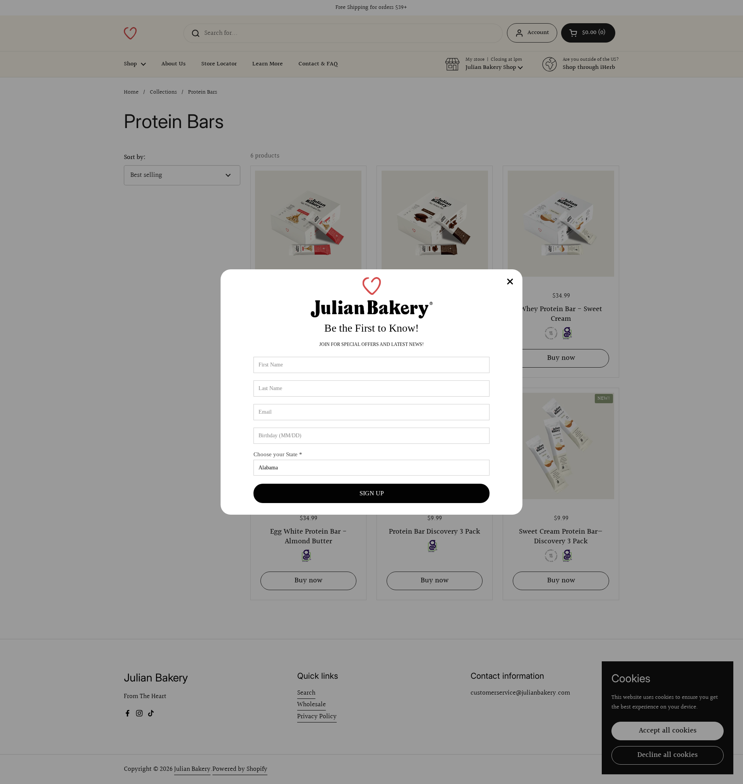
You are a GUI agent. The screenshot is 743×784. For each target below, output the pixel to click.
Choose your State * (277, 454)
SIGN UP (372, 493)
